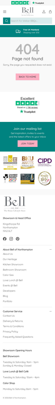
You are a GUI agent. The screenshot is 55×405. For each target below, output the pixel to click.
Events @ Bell (10, 285)
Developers (9, 290)
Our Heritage (10, 259)
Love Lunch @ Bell (13, 280)
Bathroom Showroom (14, 269)
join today (27, 143)
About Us (8, 253)
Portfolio (7, 301)
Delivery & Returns (13, 320)
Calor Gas (8, 274)
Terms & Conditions (13, 326)
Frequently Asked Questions (18, 336)
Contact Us (9, 315)
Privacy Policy (10, 331)
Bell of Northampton (17, 398)
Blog (5, 296)
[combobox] (27, 21)
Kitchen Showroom (13, 264)
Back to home (27, 76)
